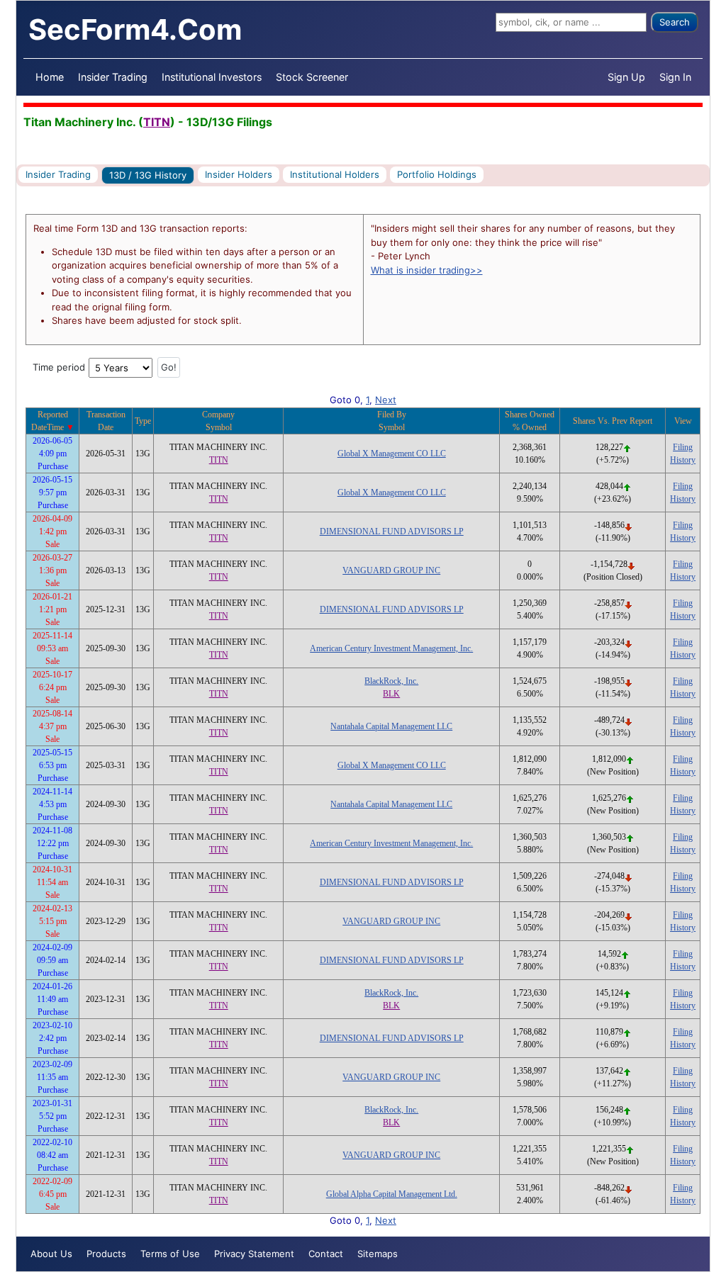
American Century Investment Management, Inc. (391, 648)
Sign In (675, 77)
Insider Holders (238, 174)
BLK (391, 694)
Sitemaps (377, 1253)
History (683, 460)
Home (49, 77)
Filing (683, 447)
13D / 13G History (147, 175)
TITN (156, 122)
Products (106, 1253)
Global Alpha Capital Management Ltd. (391, 1194)
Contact (325, 1253)
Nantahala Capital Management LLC (391, 726)
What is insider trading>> (427, 270)
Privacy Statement (254, 1253)
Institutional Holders (334, 174)
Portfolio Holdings (436, 174)
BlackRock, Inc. (391, 681)
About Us (51, 1253)
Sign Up (626, 77)
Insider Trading (112, 77)
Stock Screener (312, 77)
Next (385, 399)
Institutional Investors (212, 77)
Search (674, 22)
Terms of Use (170, 1253)
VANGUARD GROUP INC (391, 570)
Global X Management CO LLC (391, 453)
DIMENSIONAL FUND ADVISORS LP (392, 531)
